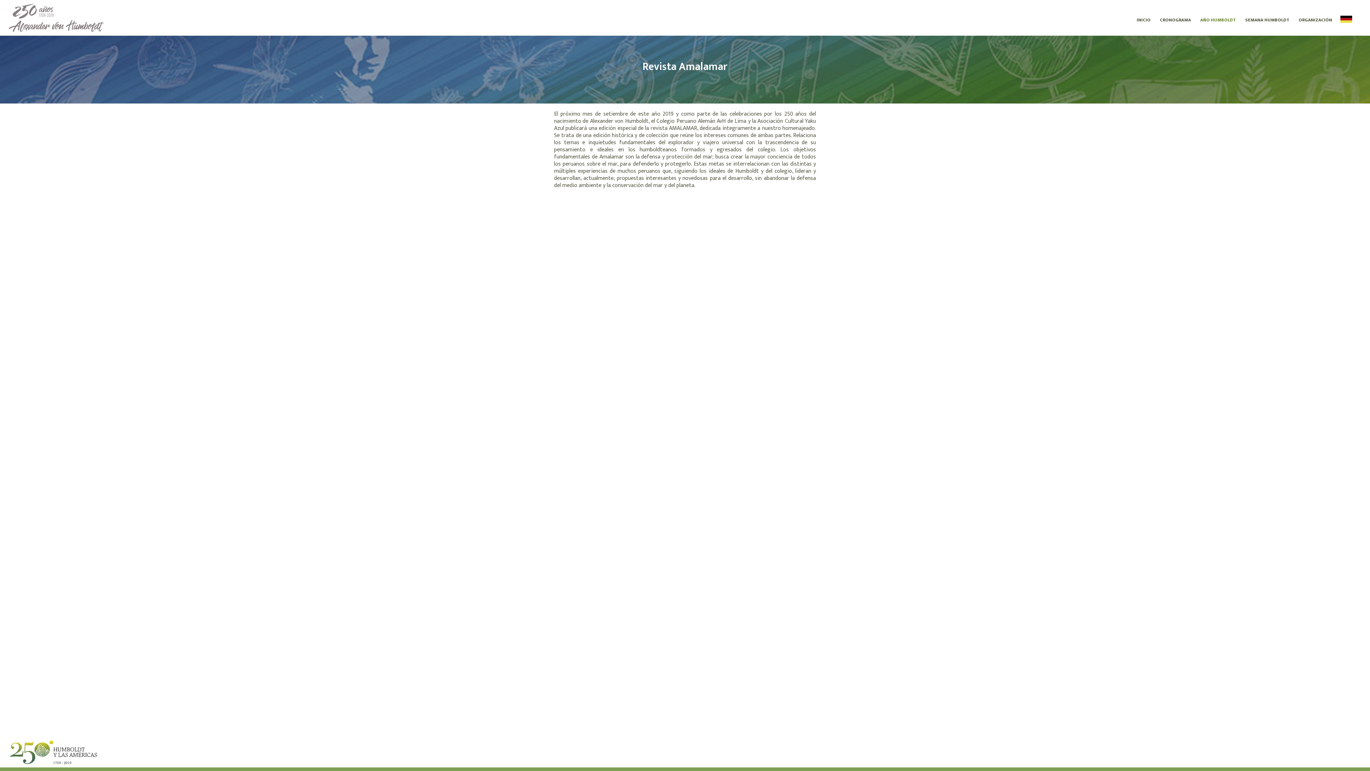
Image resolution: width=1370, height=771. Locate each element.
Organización (1315, 20)
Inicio (1144, 20)
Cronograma (1175, 20)
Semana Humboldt (1267, 20)
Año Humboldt (1218, 20)
